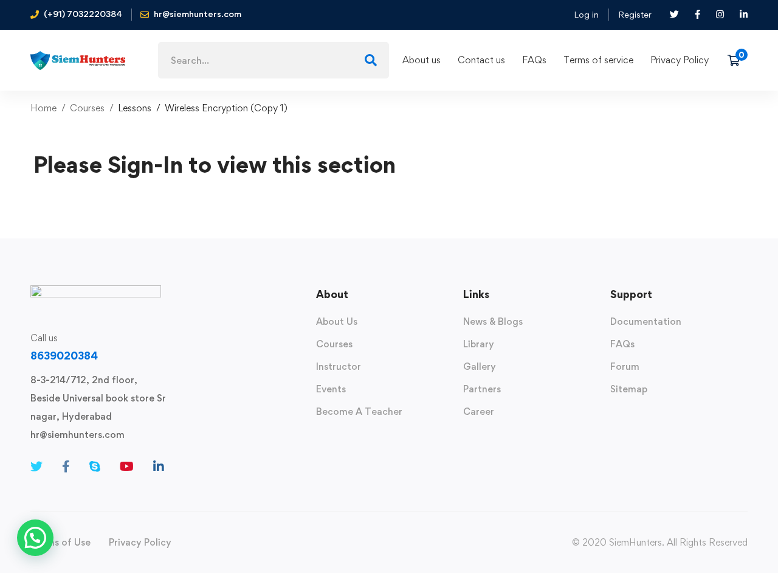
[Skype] (94, 466)
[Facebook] (66, 466)
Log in (586, 14)
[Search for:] (273, 60)
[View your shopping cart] (737, 60)
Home (43, 108)
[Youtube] (127, 466)
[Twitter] (36, 466)
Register (635, 14)
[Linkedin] (158, 466)
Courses (87, 108)
